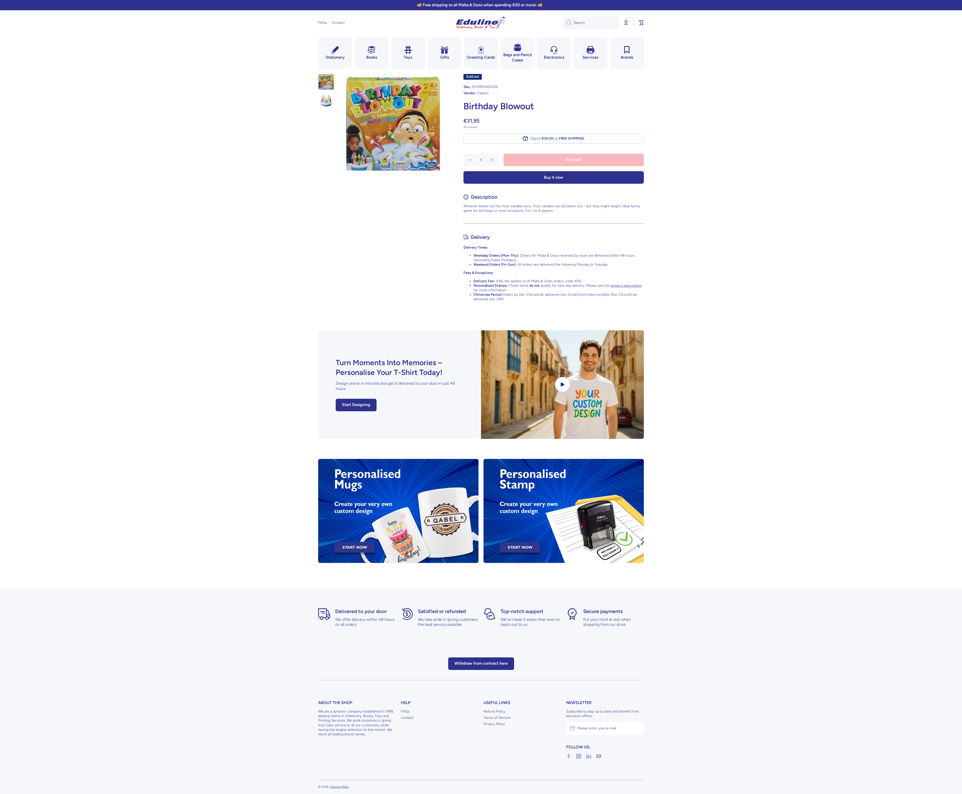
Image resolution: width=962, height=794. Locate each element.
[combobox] (590, 23)
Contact (407, 718)
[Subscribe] (637, 728)
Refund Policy (494, 711)
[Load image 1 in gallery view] (326, 82)
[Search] (566, 23)
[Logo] (481, 22)
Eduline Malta (339, 786)
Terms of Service (497, 718)
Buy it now (553, 177)
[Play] (562, 384)
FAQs (405, 711)
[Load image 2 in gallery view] (326, 100)
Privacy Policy (494, 724)
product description (626, 285)
